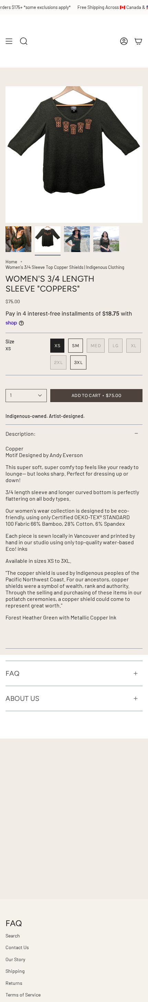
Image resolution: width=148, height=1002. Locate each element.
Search (13, 935)
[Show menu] (9, 41)
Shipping (15, 971)
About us (22, 698)
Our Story (15, 959)
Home (11, 261)
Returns (14, 983)
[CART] (138, 41)
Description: (20, 433)
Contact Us (17, 947)
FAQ (13, 673)
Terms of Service (23, 995)
